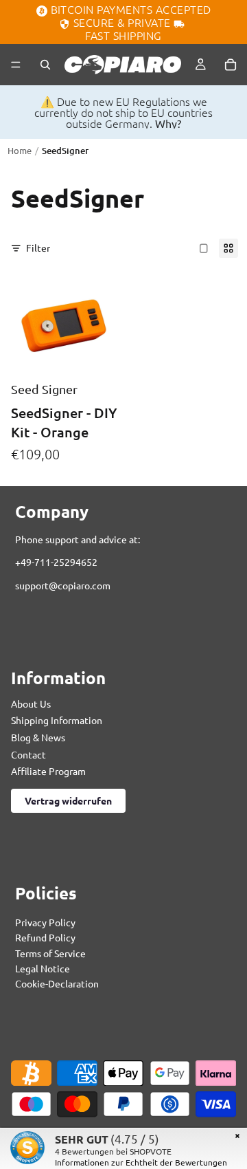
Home (20, 150)
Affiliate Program (48, 771)
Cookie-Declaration (57, 983)
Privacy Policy (45, 921)
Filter (38, 247)
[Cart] (230, 65)
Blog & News (38, 737)
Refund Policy (45, 937)
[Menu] (16, 64)
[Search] (45, 65)
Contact (28, 753)
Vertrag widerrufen (68, 800)
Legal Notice (42, 968)
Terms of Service (50, 952)
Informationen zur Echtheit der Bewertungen (141, 1162)
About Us (31, 703)
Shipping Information (56, 720)
